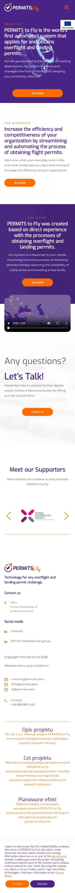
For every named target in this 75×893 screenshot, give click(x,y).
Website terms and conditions (26, 665)
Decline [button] (43, 884)
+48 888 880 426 (23, 704)
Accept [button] (17, 884)
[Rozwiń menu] (66, 7)
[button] (8, 516)
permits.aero (59, 856)
